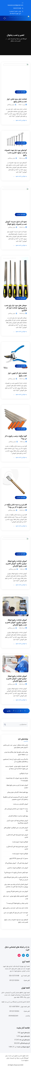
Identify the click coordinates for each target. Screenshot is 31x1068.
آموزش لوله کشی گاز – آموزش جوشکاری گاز (16, 863)
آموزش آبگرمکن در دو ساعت (20, 804)
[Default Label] (27, 955)
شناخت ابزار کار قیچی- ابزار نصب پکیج (17, 374)
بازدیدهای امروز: (25, 1033)
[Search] (6, 723)
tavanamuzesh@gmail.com (15, 5)
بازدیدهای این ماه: (24, 1040)
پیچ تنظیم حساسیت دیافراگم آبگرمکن (18, 816)
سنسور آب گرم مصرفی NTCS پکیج (19, 858)
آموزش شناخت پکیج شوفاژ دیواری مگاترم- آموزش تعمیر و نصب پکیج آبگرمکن (16, 564)
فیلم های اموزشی (21, 92)
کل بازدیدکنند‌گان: (25, 1043)
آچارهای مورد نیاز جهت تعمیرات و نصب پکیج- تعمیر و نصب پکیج (15, 153)
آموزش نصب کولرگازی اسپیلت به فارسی (17, 868)
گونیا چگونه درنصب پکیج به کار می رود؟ (16, 437)
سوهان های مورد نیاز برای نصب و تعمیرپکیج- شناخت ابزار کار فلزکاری (15, 308)
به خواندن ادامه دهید (21, 120)
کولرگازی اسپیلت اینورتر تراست (20, 842)
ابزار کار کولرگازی (24, 773)
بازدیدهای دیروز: (25, 1036)
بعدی (8, 710)
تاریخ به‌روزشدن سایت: (23, 1047)
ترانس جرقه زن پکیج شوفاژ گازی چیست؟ (17, 903)
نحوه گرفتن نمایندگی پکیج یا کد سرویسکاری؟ (16, 872)
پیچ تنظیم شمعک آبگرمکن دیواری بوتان (17, 792)
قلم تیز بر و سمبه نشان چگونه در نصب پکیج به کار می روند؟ (16, 506)
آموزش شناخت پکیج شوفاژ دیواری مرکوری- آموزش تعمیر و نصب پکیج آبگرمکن (16, 622)
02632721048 (17, 8)
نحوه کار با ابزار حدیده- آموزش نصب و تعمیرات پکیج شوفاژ (16, 223)
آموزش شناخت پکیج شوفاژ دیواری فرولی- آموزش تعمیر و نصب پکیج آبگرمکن (16, 679)
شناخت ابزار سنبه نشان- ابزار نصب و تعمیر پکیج (17, 100)
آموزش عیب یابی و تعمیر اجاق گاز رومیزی (17, 891)
